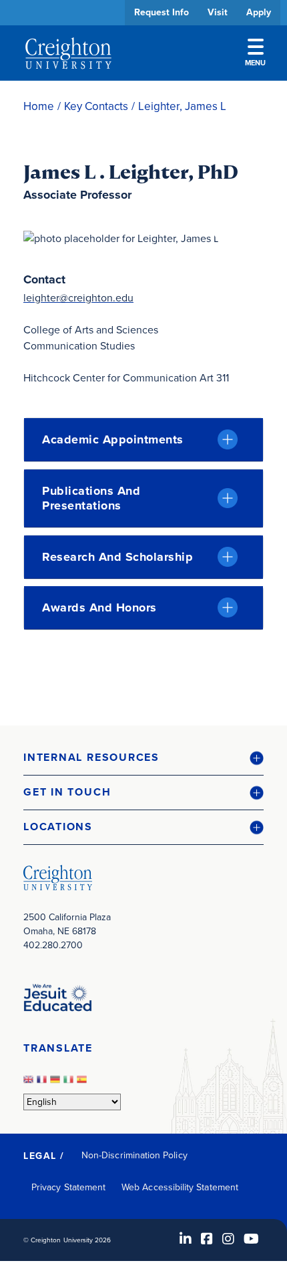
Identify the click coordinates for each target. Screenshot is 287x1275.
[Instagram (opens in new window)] (228, 1239)
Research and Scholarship (117, 556)
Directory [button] (125, 408)
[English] (30, 1083)
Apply (258, 12)
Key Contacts (96, 106)
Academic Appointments (113, 439)
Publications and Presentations (91, 498)
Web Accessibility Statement (179, 1187)
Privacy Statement (68, 1187)
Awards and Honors (99, 607)
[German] (56, 1083)
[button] (143, 758)
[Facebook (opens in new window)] (207, 1239)
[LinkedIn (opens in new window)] (185, 1239)
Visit (218, 12)
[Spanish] (83, 1083)
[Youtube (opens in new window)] (251, 1239)
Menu (255, 62)
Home (38, 106)
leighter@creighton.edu (78, 297)
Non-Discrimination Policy (134, 1155)
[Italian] (70, 1083)
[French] (43, 1083)
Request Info (161, 12)
